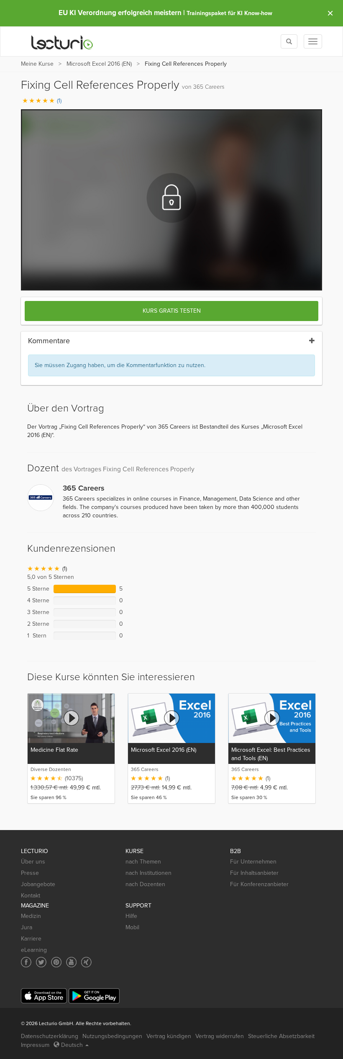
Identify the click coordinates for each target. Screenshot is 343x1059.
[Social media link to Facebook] (26, 962)
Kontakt (30, 895)
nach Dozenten (145, 884)
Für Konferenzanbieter (259, 884)
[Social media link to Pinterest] (56, 962)
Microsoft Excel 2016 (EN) (99, 63)
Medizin (31, 916)
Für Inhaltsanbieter (254, 873)
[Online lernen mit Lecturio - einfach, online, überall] (62, 41)
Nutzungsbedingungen (112, 1036)
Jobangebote (38, 884)
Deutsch (71, 1045)
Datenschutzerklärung (49, 1036)
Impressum (35, 1045)
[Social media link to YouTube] (71, 962)
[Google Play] (94, 996)
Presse (30, 873)
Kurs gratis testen (172, 310)
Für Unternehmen (253, 861)
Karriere (31, 938)
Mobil (132, 927)
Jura (26, 927)
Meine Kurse (37, 63)
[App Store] (44, 996)
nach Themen (143, 861)
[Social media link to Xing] (86, 962)
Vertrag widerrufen (219, 1036)
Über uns (33, 861)
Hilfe (131, 916)
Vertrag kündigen (168, 1036)
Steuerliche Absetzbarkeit (281, 1036)
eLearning (34, 950)
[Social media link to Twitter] (41, 962)
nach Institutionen (148, 873)
